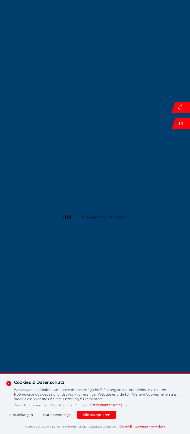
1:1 (180, 123)
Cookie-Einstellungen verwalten (142, 426)
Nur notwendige (57, 415)
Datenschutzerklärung (106, 405)
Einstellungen (21, 415)
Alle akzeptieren (96, 415)
